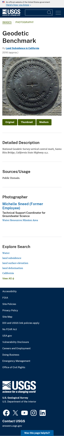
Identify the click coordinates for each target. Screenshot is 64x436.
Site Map (7, 317)
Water (6, 253)
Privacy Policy (10, 310)
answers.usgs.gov (12, 425)
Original (9, 122)
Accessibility (9, 291)
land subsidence (11, 258)
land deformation (12, 268)
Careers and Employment (16, 348)
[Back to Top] (53, 425)
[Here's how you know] (32, 4)
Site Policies (9, 304)
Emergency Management (16, 361)
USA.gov (7, 335)
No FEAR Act (9, 329)
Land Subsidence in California (22, 48)
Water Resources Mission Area (20, 220)
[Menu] (58, 13)
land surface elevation (15, 263)
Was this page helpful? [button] (37, 433)
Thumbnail (27, 122)
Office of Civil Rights (13, 367)
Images (7, 22)
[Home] (11, 15)
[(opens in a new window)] (6, 412)
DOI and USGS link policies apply (20, 323)
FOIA (5, 297)
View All (7, 278)
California (8, 273)
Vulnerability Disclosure (15, 342)
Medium (44, 122)
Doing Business (10, 355)
